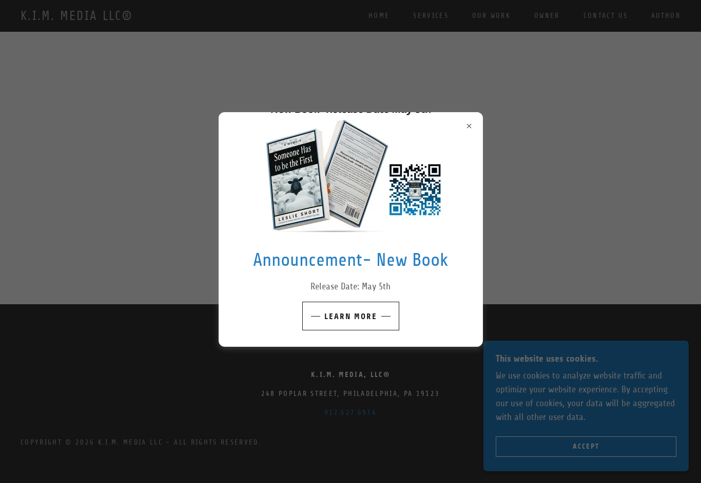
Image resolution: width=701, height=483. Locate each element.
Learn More (350, 316)
